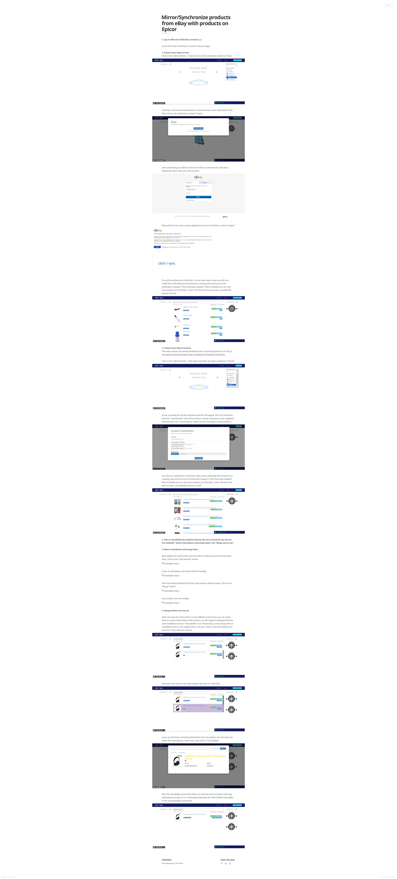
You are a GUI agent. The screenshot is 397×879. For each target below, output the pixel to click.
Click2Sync (167, 860)
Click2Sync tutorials (7, 877)
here (200, 39)
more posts (169, 863)
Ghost (393, 877)
